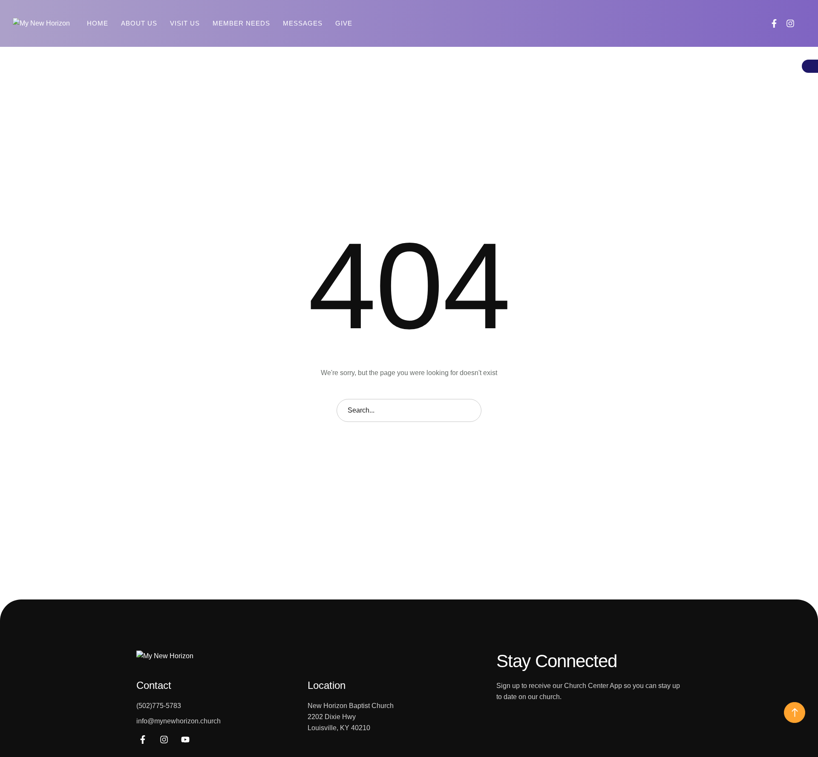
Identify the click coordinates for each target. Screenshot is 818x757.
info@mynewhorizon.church (178, 721)
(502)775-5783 (158, 705)
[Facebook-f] (774, 23)
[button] (804, 23)
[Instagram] (790, 23)
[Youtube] (185, 739)
